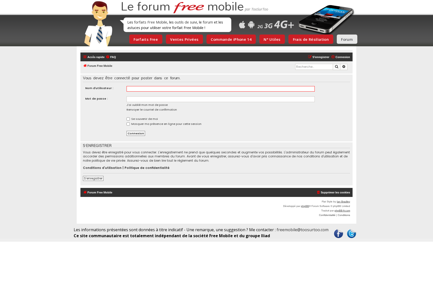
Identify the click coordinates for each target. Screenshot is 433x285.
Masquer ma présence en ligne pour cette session (166, 124)
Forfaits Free (146, 39)
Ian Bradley (343, 201)
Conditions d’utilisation (102, 168)
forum (208, 22)
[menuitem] (111, 57)
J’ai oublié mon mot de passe (147, 105)
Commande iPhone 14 (231, 39)
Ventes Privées (184, 39)
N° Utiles (272, 39)
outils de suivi (186, 22)
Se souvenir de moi (144, 119)
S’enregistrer (93, 178)
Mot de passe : (96, 99)
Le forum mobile (182, 7)
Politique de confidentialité (147, 168)
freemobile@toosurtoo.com (303, 229)
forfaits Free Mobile (150, 22)
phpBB (305, 206)
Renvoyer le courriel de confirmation (152, 110)
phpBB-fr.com (342, 210)
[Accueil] (96, 23)
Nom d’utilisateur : (99, 88)
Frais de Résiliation (311, 39)
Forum (347, 39)
